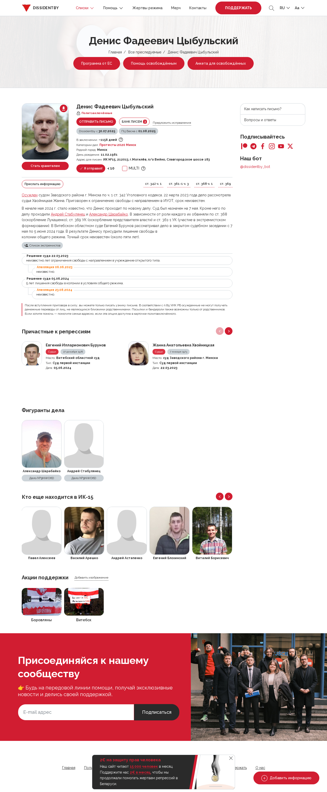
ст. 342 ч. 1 (153, 184)
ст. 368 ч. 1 (204, 184)
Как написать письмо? (263, 109)
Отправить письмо (96, 121)
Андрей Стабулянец (68, 214)
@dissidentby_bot (255, 167)
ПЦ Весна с (138, 131)
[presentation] (220, 331)
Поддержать (238, 8)
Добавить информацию (290, 778)
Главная (115, 52)
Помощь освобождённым (154, 63)
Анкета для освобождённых (220, 63)
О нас (260, 768)
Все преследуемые (144, 52)
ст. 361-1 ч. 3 (179, 184)
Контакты (197, 8)
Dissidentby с (97, 131)
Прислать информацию (43, 184)
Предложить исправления (172, 123)
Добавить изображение (91, 577)
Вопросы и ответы (260, 120)
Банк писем (134, 121)
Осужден (30, 195)
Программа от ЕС (96, 63)
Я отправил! (92, 168)
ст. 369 (225, 184)
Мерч (176, 8)
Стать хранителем (45, 166)
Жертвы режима (147, 8)
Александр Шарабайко (108, 214)
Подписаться (156, 712)
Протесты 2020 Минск (117, 145)
